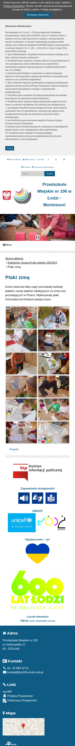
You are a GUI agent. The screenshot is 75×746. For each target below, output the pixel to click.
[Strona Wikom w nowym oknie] (10, 743)
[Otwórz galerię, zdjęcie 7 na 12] (21, 386)
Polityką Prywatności (14, 6)
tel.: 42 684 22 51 (18, 668)
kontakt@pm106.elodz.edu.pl (25, 672)
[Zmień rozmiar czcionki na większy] (56, 159)
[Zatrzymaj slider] (37, 237)
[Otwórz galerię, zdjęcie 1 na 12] (21, 317)
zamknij (10, 148)
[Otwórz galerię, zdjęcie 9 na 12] (21, 409)
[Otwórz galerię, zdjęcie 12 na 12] (53, 432)
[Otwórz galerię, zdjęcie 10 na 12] (53, 409)
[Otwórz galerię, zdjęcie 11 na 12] (21, 432)
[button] (4, 227)
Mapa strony (29, 159)
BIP (9, 691)
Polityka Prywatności (20, 696)
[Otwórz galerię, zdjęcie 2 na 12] (53, 317)
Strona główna (15, 159)
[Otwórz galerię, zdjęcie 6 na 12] (53, 363)
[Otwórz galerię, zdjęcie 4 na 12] (53, 340)
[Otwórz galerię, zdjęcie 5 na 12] (21, 363)
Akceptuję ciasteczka (37, 14)
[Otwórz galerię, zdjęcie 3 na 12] (21, 340)
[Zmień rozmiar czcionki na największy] (64, 159)
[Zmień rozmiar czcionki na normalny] (48, 159)
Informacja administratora (43, 167)
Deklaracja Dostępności (22, 700)
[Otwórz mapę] (23, 726)
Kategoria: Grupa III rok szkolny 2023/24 (32, 262)
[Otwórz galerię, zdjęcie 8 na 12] (53, 386)
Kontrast (26, 167)
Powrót (14, 449)
